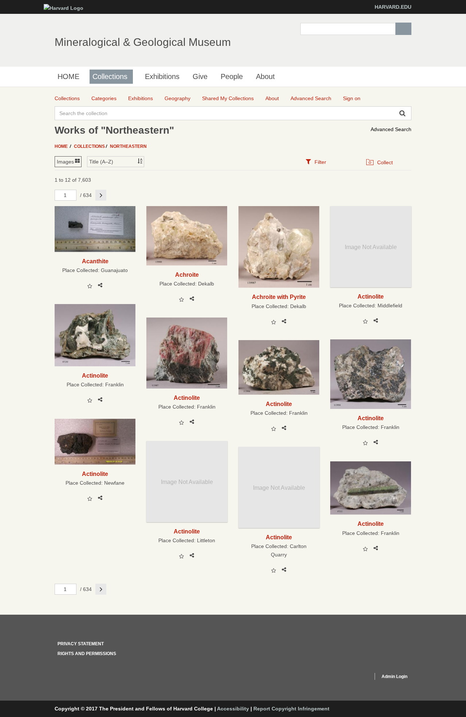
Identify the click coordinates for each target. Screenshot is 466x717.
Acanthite (95, 261)
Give (200, 76)
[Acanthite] (95, 229)
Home (62, 146)
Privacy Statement (81, 643)
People (232, 76)
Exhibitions (162, 76)
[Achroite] (187, 235)
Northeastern (128, 146)
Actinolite (371, 296)
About (265, 76)
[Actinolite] (95, 335)
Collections (109, 76)
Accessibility (233, 709)
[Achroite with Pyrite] (279, 247)
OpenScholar (353, 677)
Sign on (351, 98)
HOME (68, 76)
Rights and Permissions (87, 653)
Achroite (187, 274)
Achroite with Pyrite (279, 297)
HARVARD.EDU (393, 7)
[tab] (316, 161)
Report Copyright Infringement (291, 709)
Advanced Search (391, 129)
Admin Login (394, 676)
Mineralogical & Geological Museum (143, 42)
